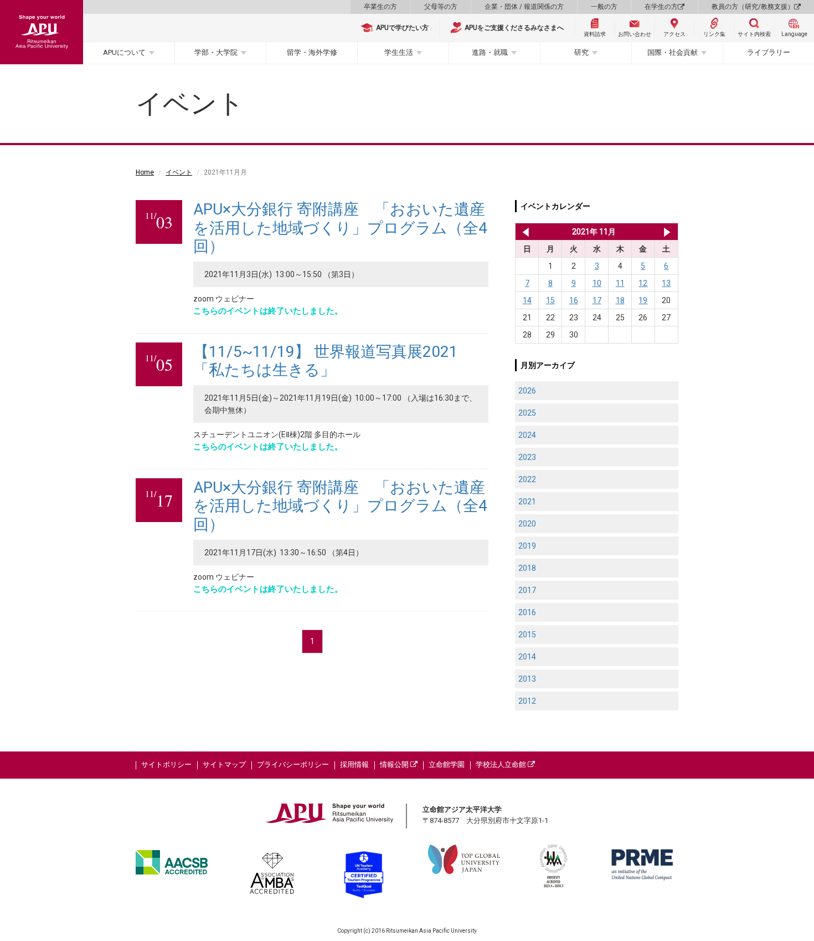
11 (620, 283)
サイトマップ (224, 764)
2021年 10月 (523, 232)
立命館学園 (447, 764)
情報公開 (395, 764)
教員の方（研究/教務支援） (753, 7)
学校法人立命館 (502, 764)
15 (550, 300)
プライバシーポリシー (293, 764)
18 (620, 300)
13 (666, 283)
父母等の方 (440, 7)
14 (527, 300)
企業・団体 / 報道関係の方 (524, 7)
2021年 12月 (667, 232)
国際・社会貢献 (672, 52)
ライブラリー (768, 52)
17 (597, 300)
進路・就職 (490, 52)
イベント (179, 172)
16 (573, 300)
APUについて (124, 52)
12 (642, 283)
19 (642, 300)
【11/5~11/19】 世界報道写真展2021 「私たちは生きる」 (325, 361)
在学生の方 (661, 7)
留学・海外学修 (312, 52)
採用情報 (354, 764)
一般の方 (604, 7)
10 (597, 283)
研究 (581, 52)
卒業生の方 (380, 7)
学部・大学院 (216, 52)
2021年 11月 (594, 231)
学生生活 (398, 52)
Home (145, 172)
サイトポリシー (166, 764)
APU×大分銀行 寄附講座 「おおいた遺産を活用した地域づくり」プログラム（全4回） (340, 227)
